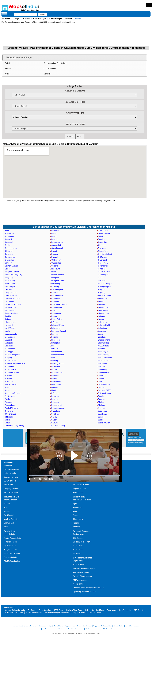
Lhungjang (9, 343)
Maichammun (56, 352)
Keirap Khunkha (57, 295)
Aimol (7, 230)
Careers (53, 629)
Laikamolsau (103, 322)
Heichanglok (103, 275)
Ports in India (78, 492)
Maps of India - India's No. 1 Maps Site (4, 7)
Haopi (53, 272)
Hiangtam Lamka (58, 281)
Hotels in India (9, 534)
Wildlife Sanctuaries (12, 561)
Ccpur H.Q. (102, 242)
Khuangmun (56, 313)
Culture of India (10, 481)
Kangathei (102, 290)
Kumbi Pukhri (56, 319)
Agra (75, 504)
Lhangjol (8, 340)
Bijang (54, 233)
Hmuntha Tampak (105, 284)
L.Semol (54, 322)
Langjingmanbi (11, 334)
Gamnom (8, 263)
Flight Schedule (45, 610)
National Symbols (11, 492)
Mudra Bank (78, 584)
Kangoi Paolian (11, 293)
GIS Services (78, 538)
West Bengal (9, 515)
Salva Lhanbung (58, 426)
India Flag (8, 465)
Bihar (6, 527)
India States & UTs (11, 497)
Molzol (54, 370)
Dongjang (9, 254)
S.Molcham (102, 414)
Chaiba (8, 245)
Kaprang (101, 293)
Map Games (78, 550)
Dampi (54, 251)
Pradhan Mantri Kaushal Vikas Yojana (88, 588)
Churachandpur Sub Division (60, 18)
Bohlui (54, 236)
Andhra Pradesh (10, 500)
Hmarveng (55, 284)
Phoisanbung (10, 405)
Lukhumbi (9, 346)
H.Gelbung (55, 269)
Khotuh (54, 310)
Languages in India (11, 489)
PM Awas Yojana (80, 580)
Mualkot (101, 375)
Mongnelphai (103, 372)
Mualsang (9, 381)
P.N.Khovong (10, 396)
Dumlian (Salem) (105, 254)
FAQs (50, 626)
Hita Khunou (10, 284)
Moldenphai (9, 367)
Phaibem (55, 402)
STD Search (139, 610)
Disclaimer (42, 626)
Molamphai (102, 364)
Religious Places (10, 550)
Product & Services (81, 531)
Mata (53, 358)
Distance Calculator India (14, 610)
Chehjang (102, 245)
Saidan (54, 420)
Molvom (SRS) (10, 370)
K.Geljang (55, 287)
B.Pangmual (103, 230)
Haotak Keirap (104, 272)
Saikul (7, 423)
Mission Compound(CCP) (15, 364)
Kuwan (101, 319)
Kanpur (76, 523)
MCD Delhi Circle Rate (13, 613)
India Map (6, 18)
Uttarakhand (9, 523)
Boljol (100, 236)
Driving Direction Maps (94, 610)
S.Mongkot (9, 417)
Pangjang (55, 396)
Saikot (100, 420)
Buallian (54, 239)
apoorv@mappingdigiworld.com (61, 22)
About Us (128, 626)
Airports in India (79, 489)
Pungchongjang (57, 408)
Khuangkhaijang (11, 313)
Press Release (79, 629)
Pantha (7, 399)
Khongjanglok (57, 307)
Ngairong (8, 387)
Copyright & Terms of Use (102, 626)
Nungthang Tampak (12, 393)
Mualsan (101, 378)
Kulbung (8, 319)
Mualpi (54, 378)
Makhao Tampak (104, 355)
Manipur (26, 18)
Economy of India (11, 477)
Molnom (101, 367)
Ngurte (54, 390)
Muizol (100, 381)
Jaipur (75, 515)
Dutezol (54, 257)
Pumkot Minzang (11, 408)
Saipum (54, 423)
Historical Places (10, 542)
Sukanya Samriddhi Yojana (84, 569)
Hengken (55, 278)
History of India (10, 473)
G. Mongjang (103, 257)
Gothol (7, 269)
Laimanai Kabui (57, 325)
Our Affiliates (58, 626)
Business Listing (94, 613)
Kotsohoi (101, 316)
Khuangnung (103, 313)
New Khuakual (10, 384)
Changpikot (56, 245)
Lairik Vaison (10, 328)
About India (8, 462)
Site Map (61, 629)
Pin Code (31, 610)
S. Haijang (9, 411)
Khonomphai (103, 307)
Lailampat (9, 325)
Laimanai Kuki (104, 325)
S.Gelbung (102, 411)
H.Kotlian (102, 269)
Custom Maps (78, 534)
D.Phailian (9, 251)
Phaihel (101, 402)
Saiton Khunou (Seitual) (14, 426)
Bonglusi (8, 239)
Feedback (45, 629)
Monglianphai (56, 372)
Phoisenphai (56, 405)
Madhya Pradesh (11, 519)
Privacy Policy (119, 626)
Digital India (78, 561)
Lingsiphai (55, 343)
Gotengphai (103, 266)
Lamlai (7, 331)
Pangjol (101, 396)
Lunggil (54, 346)
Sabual (54, 417)
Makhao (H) (103, 352)
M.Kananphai (10, 349)
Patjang (54, 399)
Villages (16, 18)
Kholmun (101, 304)
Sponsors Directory (30, 626)
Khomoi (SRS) (10, 307)
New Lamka (56, 384)
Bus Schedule (125, 610)
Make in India (78, 565)
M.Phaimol (55, 349)
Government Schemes (82, 558)
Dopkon (54, 254)
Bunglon (101, 239)
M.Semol (101, 349)
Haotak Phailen (57, 275)
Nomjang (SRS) (104, 390)
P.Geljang (55, 393)
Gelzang (54, 266)
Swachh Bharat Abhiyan (82, 576)
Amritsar (76, 527)
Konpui (54, 316)
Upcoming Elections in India (84, 592)
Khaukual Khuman (12, 298)
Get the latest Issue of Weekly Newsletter (99, 629)
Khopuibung (10, 310)
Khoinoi (101, 301)
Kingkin (8, 316)
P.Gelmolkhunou (104, 393)
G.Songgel (102, 260)
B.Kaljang (55, 230)
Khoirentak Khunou (59, 304)
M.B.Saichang (103, 346)
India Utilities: (9, 608)
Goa (5, 508)
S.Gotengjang (10, 414)
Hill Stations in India (12, 553)
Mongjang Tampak (12, 372)
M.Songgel (9, 352)
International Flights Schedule (57, 613)
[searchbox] (25, 14)
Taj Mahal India (10, 546)
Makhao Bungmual (12, 355)
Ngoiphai (8, 390)
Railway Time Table (74, 610)
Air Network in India (81, 485)
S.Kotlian (55, 414)
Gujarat (7, 504)
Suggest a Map (70, 626)
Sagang (101, 417)
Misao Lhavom (104, 361)
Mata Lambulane (105, 358)
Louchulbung (103, 343)
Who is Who (8, 485)
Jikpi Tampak (10, 287)
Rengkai (101, 408)
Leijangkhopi (10, 337)
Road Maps (111, 610)
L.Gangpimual (10, 322)
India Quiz (77, 553)
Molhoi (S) (55, 367)
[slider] (74, 475)
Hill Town (102, 281)
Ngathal (101, 387)
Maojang (8, 358)
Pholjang (101, 405)
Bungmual (9, 242)
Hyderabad (77, 508)
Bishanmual (9, 236)
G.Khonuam (56, 260)
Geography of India (11, 469)
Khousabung (103, 310)
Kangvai (54, 293)
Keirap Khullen (11, 295)
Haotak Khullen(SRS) (13, 275)
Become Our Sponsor (84, 626)
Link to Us (69, 629)
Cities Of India (79, 497)
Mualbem (8, 375)
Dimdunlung (103, 251)
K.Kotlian (8, 290)
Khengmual (102, 298)
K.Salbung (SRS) (58, 290)
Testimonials (17, 626)
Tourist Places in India (12, 538)
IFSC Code (58, 610)
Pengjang (8, 402)
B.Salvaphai (9, 233)
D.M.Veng (102, 248)
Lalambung (102, 328)
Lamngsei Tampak (58, 331)
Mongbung (102, 370)
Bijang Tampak (104, 233)
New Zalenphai (104, 384)
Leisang (54, 337)
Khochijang (9, 301)
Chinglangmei (57, 248)
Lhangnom (55, 340)
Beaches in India (10, 557)
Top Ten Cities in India (82, 500)
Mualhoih (55, 375)
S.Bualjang (55, 411)
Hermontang (10, 281)
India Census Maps (34, 613)
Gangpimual (103, 263)
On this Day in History (81, 542)
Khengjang (55, 298)
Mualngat (8, 378)
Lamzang (102, 331)
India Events (78, 546)
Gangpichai (56, 263)
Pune (75, 511)
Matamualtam (10, 361)
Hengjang (9, 278)
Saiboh (7, 420)
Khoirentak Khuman (13, 304)
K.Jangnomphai (104, 287)
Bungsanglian (57, 242)
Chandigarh (78, 519)
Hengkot (101, 278)
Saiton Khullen (104, 423)
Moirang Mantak (57, 364)
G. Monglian (9, 260)
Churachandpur (39, 18)
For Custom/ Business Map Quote (15, 22)
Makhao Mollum (57, 355)
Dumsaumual (10, 257)
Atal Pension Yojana (81, 572)
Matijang (54, 361)
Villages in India (78, 613)
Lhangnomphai (104, 340)
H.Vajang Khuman (12, 272)
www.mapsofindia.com (92, 633)
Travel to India (9, 531)
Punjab (7, 511)
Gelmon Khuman (11, 266)
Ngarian (54, 387)
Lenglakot (102, 337)
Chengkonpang (11, 248)
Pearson (101, 399)
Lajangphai (56, 328)
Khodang (55, 301)
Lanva (100, 334)
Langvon (54, 334)
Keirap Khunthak (105, 295)
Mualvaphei (56, 381)
